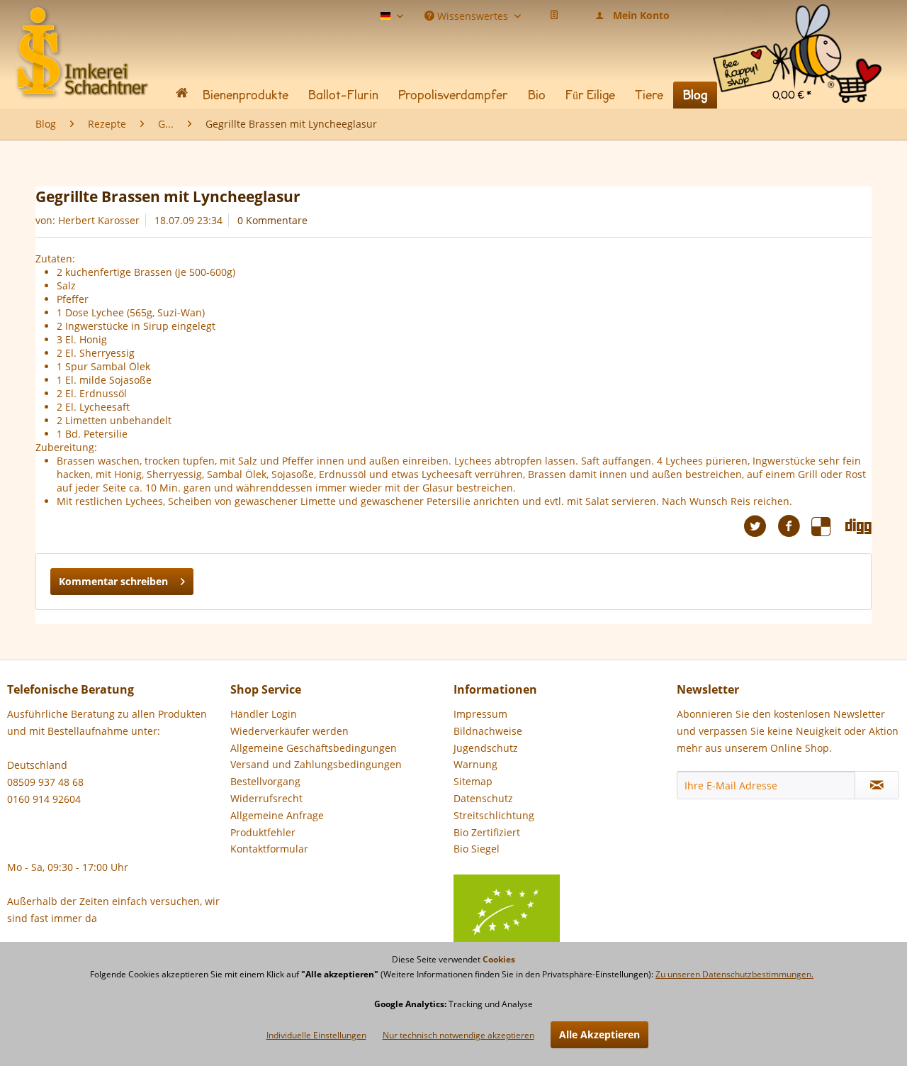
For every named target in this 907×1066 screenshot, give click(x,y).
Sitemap (473, 781)
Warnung (475, 764)
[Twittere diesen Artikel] (760, 526)
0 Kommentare (272, 220)
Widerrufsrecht (266, 798)
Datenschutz (483, 798)
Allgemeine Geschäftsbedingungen (313, 748)
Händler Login (263, 714)
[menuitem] (797, 21)
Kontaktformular (269, 848)
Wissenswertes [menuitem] (472, 15)
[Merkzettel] (554, 15)
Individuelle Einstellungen (316, 1035)
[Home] (181, 95)
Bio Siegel (477, 848)
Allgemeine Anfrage (277, 815)
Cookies (499, 959)
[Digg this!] (858, 526)
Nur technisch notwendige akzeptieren (458, 1035)
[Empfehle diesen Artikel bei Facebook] (794, 526)
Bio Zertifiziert (487, 832)
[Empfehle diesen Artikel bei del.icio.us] (828, 526)
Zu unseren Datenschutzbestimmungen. (734, 974)
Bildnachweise (488, 731)
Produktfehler (262, 832)
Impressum (480, 714)
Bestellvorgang (265, 781)
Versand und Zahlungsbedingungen (316, 764)
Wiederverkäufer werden (289, 731)
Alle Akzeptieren (599, 1034)
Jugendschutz (486, 748)
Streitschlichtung (494, 815)
